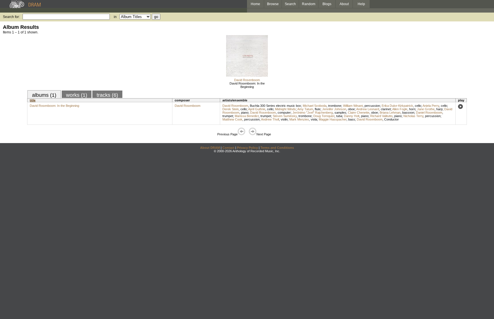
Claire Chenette (358, 112)
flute (317, 109)
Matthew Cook (232, 119)
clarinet (386, 109)
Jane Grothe (426, 109)
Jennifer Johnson (334, 109)
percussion (372, 105)
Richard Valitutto (381, 116)
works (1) (76, 95)
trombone (334, 105)
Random (308, 4)
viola (314, 119)
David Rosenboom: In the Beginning (247, 85)
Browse (273, 4)
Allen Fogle (399, 109)
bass (351, 119)
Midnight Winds (285, 109)
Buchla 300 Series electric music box (275, 105)
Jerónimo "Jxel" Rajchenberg (312, 112)
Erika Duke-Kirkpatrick (397, 105)
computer (284, 112)
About (344, 4)
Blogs (326, 4)
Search (290, 4)
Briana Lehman (390, 112)
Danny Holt (351, 116)
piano (244, 112)
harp (439, 109)
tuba (339, 116)
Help (361, 4)
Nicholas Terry (413, 116)
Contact (228, 147)
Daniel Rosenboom (429, 112)
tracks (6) (107, 95)
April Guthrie (256, 109)
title (32, 100)
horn (412, 109)
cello (418, 105)
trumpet (227, 116)
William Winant (353, 105)
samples (340, 112)
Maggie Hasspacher (332, 119)
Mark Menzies (299, 119)
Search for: (11, 17)
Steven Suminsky (285, 116)
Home (255, 4)
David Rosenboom (247, 80)
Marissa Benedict (247, 116)
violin (284, 119)
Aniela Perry (431, 105)
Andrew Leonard (367, 109)
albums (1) (44, 95)
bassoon (408, 112)
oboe (351, 109)
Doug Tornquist (323, 116)
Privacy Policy (247, 147)
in (115, 17)
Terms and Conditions (277, 147)
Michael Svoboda (314, 105)
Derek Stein (230, 109)
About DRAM (210, 147)
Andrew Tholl (270, 119)
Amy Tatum (305, 109)
